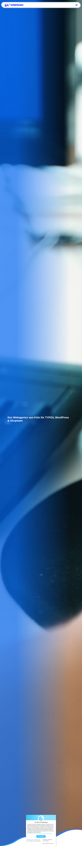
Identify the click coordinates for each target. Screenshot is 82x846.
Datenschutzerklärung (46, 843)
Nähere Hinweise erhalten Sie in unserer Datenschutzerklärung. (39, 833)
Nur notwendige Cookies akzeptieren (34, 840)
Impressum (51, 843)
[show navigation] (76, 5)
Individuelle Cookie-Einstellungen (33, 839)
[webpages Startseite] (14, 5)
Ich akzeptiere (41, 836)
